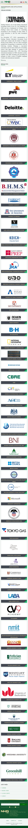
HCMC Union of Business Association (14, 180)
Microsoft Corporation (14, 503)
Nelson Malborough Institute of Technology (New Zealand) (14, 636)
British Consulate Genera (14, 417)
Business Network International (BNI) (14, 445)
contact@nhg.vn (15, 815)
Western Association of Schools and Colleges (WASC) (14, 128)
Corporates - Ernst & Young (14, 81)
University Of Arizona (14, 216)
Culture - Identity (6, 793)
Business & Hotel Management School (14, 194)
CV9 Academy (14, 618)
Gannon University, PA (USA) (14, 648)
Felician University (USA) (14, 665)
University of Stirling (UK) (14, 711)
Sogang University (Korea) (14, 745)
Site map (20, 820)
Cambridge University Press (14, 578)
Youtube (17, 807)
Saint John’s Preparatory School (14, 257)
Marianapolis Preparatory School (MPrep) (14, 145)
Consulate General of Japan (14, 359)
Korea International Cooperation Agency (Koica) (14, 245)
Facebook (12, 807)
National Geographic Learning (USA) (14, 347)
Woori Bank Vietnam (14, 370)
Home (7, 820)
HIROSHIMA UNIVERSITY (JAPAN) (14, 762)
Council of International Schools (14, 394)
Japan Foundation (14, 567)
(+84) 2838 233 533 (14, 814)
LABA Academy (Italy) (14, 601)
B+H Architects (14, 334)
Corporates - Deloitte (14, 115)
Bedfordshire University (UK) (14, 699)
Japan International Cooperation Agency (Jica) (14, 271)
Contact (4, 796)
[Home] (7, 2)
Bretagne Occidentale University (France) (14, 284)
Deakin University (14, 322)
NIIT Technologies (14, 310)
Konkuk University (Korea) (14, 734)
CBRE (14, 382)
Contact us (13, 820)
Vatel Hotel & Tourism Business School (14, 230)
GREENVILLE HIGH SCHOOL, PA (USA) (14, 780)
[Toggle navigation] (2, 2)
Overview (4, 788)
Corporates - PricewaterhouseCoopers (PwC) (14, 98)
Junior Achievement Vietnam (14, 457)
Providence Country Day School (14, 163)
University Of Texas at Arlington (14, 297)
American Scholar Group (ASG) (14, 521)
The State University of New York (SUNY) (14, 492)
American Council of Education (14, 405)
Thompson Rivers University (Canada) (14, 722)
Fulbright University (14, 205)
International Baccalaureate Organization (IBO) (14, 434)
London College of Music (14, 589)
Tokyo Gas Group (14, 538)
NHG (14, 823)
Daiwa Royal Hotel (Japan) (14, 555)
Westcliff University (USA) (14, 682)
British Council (14, 468)
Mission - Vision (5, 790)
